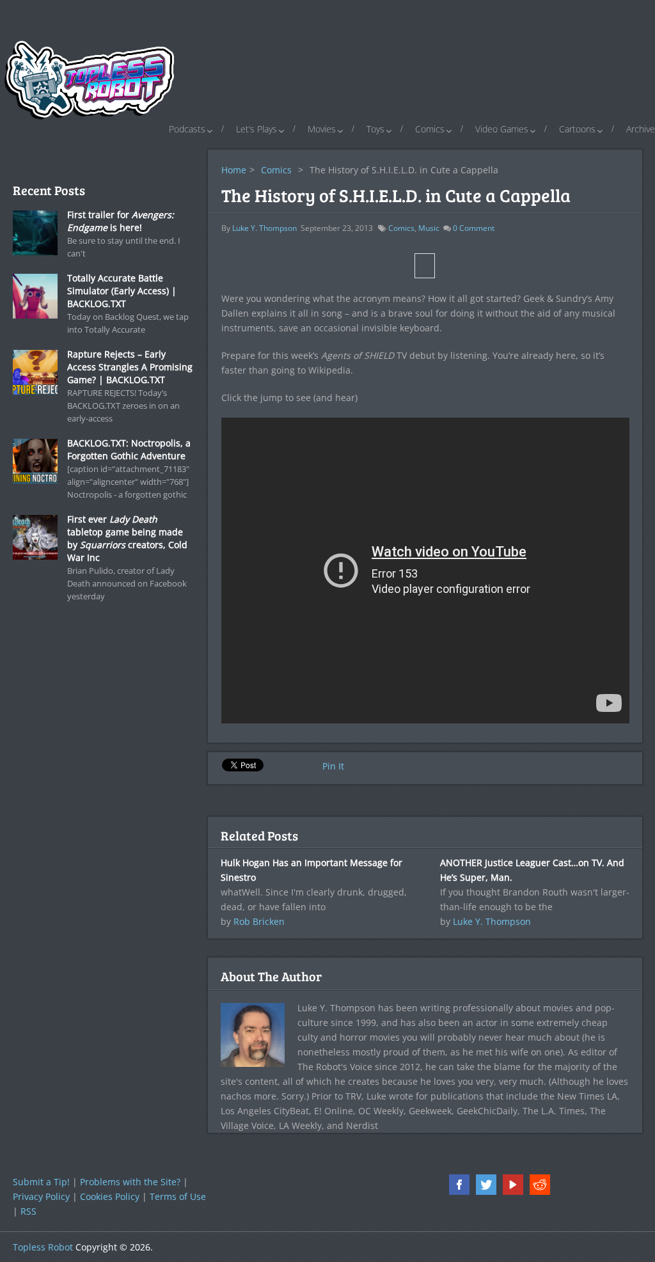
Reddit (540, 1184)
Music (428, 228)
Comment (473, 228)
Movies (322, 129)
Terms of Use (178, 1196)
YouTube (513, 1184)
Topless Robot (43, 1247)
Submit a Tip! (41, 1182)
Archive (640, 129)
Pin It (333, 766)
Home (233, 170)
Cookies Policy (109, 1196)
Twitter (486, 1184)
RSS (28, 1211)
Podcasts (187, 129)
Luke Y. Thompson (264, 228)
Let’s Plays (256, 129)
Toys (375, 129)
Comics (430, 129)
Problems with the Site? (130, 1182)
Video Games (501, 129)
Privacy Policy (41, 1196)
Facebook (459, 1184)
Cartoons (577, 129)
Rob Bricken (259, 921)
